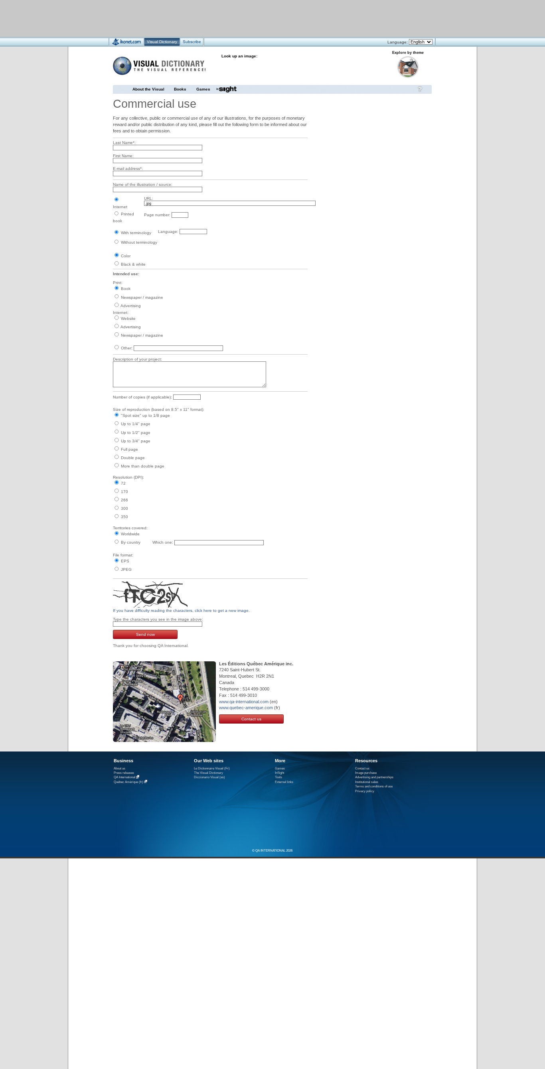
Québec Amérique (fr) (128, 782)
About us (119, 768)
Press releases (124, 773)
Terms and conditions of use (374, 786)
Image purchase (366, 773)
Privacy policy (364, 791)
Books (180, 89)
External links (284, 782)
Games (203, 89)
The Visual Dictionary (208, 773)
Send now (145, 634)
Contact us (251, 719)
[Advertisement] (249, 18)
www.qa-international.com (244, 701)
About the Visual (148, 89)
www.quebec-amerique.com (246, 707)
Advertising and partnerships (374, 777)
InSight (279, 773)
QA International (124, 777)
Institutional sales (366, 782)
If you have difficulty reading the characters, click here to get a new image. (181, 610)
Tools (278, 777)
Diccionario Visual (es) (209, 777)
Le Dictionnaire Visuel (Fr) (212, 768)
